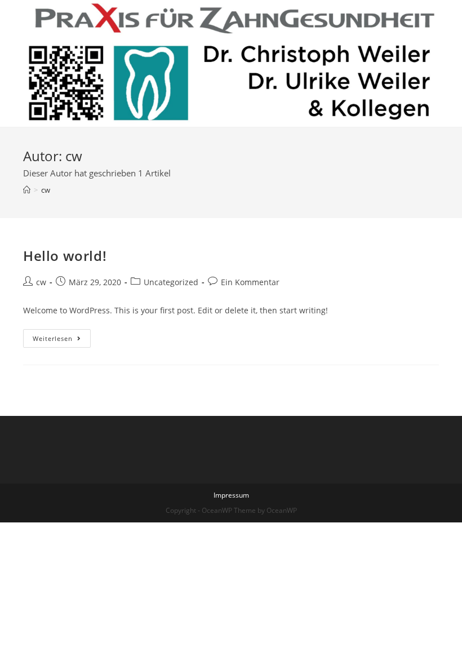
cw (41, 282)
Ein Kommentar (250, 282)
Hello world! (64, 255)
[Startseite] (26, 190)
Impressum (231, 495)
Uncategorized (171, 282)
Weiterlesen (62, 340)
